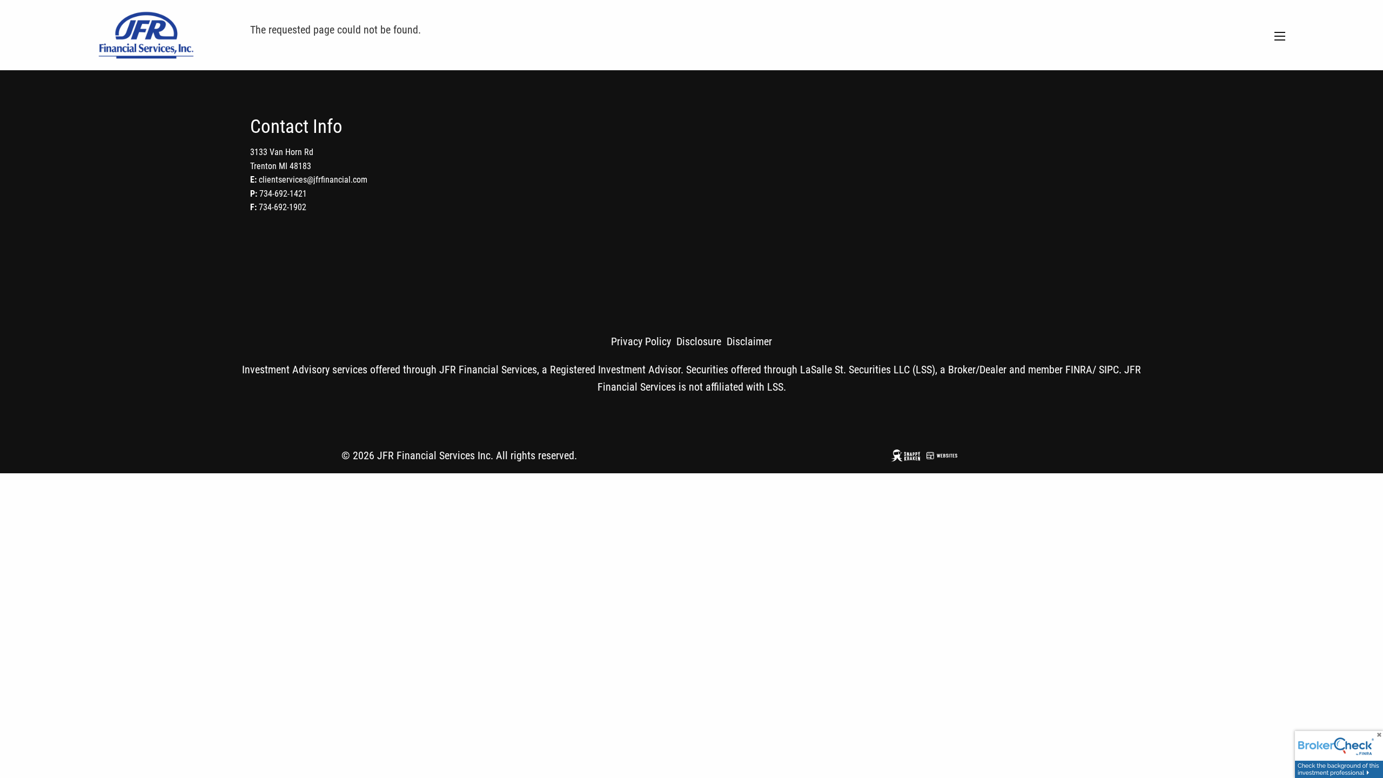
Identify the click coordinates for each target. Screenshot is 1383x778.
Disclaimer (749, 341)
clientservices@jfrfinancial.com (313, 180)
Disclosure (698, 341)
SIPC (1109, 369)
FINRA (1078, 369)
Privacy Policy (641, 341)
